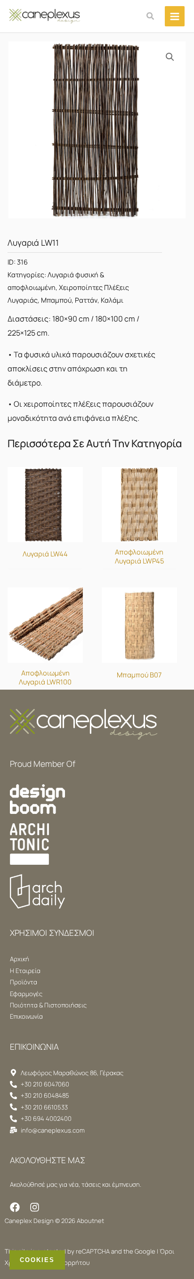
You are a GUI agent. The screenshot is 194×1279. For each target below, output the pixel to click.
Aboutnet (90, 1220)
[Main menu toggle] (175, 16)
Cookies (37, 1259)
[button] (150, 16)
